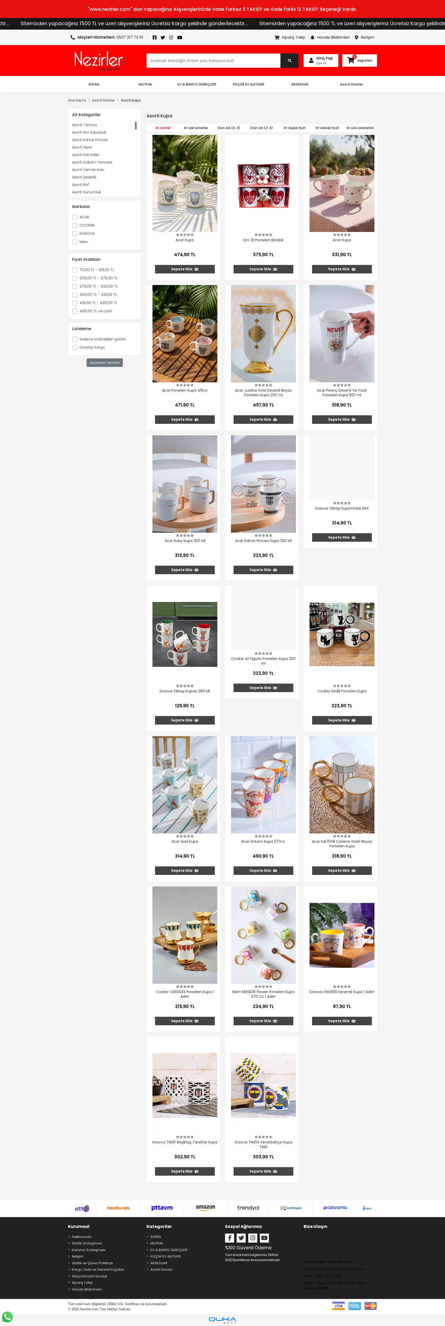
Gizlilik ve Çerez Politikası (92, 1263)
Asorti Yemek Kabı (88, 169)
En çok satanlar (196, 128)
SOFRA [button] (93, 84)
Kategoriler (159, 1226)
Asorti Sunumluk (86, 192)
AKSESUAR (158, 1263)
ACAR (84, 217)
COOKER (87, 225)
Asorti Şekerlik (84, 177)
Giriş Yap (324, 58)
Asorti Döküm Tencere (92, 162)
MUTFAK (156, 1243)
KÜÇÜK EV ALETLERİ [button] (248, 84)
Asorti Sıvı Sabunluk (89, 132)
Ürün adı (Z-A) (261, 128)
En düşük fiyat (295, 128)
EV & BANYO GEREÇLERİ (168, 1249)
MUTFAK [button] (145, 84)
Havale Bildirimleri (333, 37)
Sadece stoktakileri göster (103, 339)
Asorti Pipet (82, 147)
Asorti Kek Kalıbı (85, 154)
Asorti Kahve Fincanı (90, 139)
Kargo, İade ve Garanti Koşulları (98, 1269)
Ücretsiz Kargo (92, 347)
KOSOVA (87, 233)
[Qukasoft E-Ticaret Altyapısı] (222, 1320)
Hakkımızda (81, 1236)
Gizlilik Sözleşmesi (87, 1243)
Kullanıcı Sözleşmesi (89, 1249)
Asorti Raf (80, 184)
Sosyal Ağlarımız (243, 1226)
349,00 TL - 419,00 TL (98, 294)
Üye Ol (321, 63)
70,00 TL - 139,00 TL (97, 269)
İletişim (367, 37)
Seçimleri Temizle (104, 362)
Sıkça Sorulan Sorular (89, 1276)
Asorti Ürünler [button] (351, 84)
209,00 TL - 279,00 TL (99, 278)
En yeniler (163, 128)
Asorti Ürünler (161, 1269)
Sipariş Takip (293, 37)
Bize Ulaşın (315, 1226)
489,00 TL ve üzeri (96, 311)
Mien (84, 241)
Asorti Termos (84, 124)
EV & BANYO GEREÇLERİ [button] (196, 84)
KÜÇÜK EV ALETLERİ (165, 1256)
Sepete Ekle (182, 269)
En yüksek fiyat (327, 128)
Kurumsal (78, 1226)
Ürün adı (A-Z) (229, 128)
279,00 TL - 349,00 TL (99, 286)
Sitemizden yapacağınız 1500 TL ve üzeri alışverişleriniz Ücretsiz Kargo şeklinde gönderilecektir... (286, 23)
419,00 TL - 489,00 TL (98, 302)
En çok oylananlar (360, 128)
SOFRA (155, 1236)
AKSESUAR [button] (299, 84)
